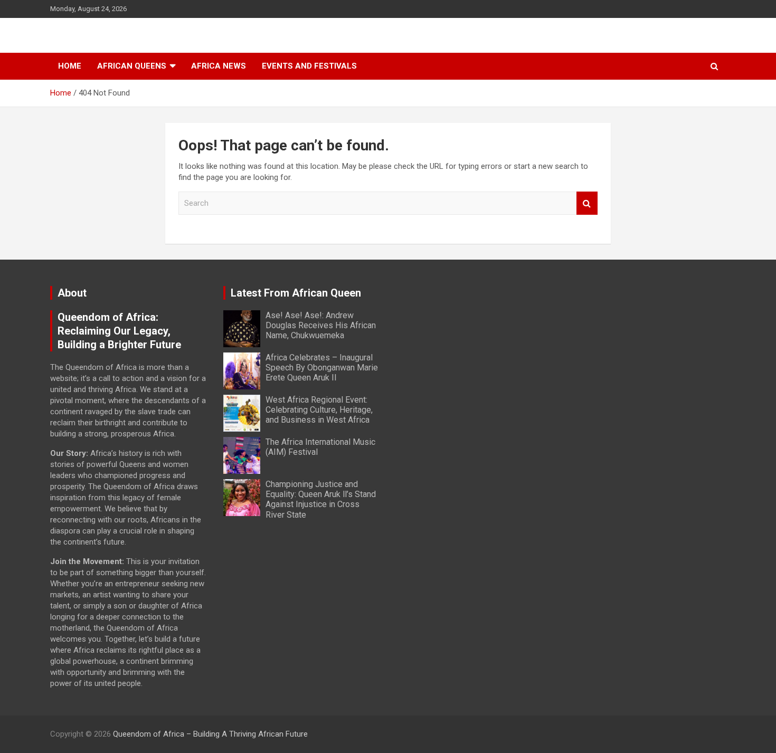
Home (69, 66)
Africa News (218, 66)
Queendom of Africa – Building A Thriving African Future (210, 734)
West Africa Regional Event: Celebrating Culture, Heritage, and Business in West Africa (319, 410)
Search (587, 203)
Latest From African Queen (296, 293)
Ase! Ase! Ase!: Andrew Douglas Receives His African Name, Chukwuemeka (321, 325)
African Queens (131, 66)
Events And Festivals (309, 66)
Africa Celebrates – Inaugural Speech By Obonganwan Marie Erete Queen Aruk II (322, 367)
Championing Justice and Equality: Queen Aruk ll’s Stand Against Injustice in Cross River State (321, 499)
